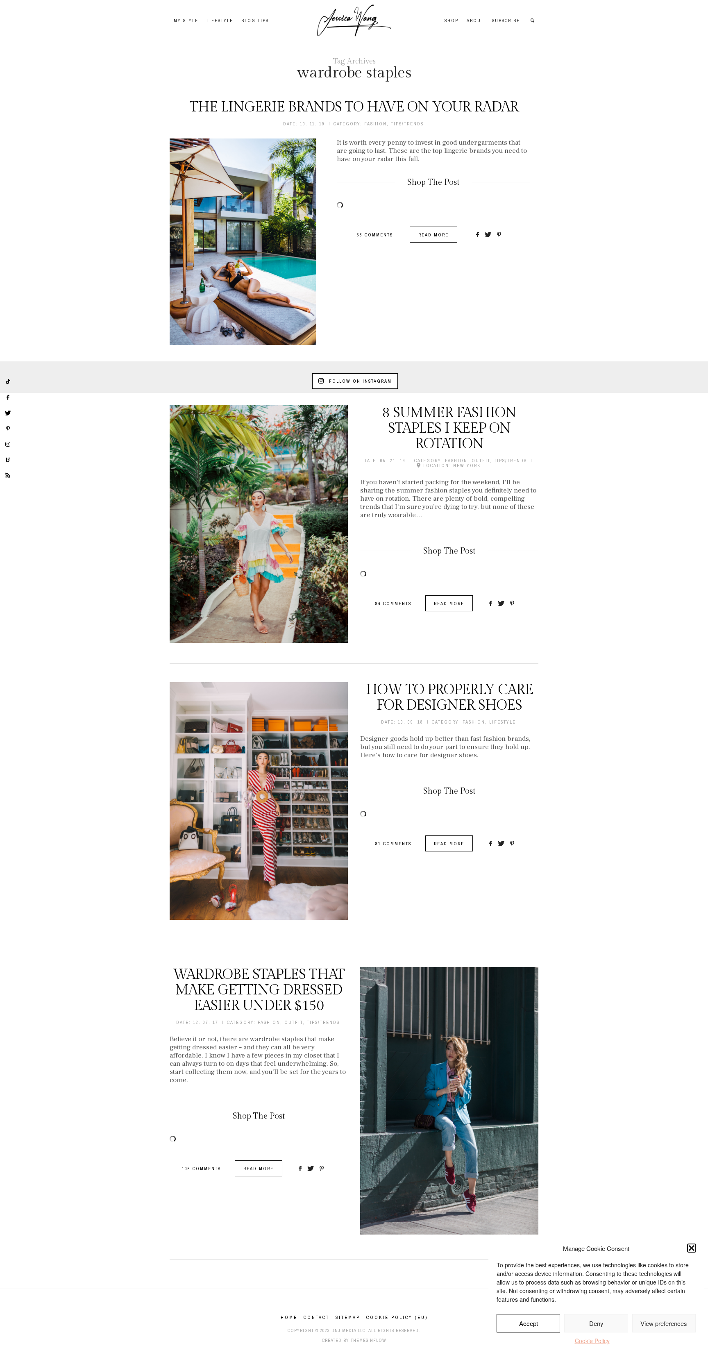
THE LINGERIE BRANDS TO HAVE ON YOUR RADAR (354, 107)
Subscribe (506, 20)
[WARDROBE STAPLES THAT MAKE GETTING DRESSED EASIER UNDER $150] (449, 1101)
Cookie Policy (592, 1341)
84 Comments (393, 603)
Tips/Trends (407, 124)
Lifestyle (219, 20)
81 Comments (393, 844)
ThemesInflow (368, 1340)
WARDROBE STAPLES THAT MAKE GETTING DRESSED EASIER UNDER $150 (259, 990)
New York (467, 465)
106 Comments (201, 1168)
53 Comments (375, 235)
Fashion (375, 124)
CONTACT (316, 1317)
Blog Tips (255, 20)
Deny (596, 1323)
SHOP (451, 20)
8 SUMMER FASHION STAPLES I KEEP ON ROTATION (449, 428)
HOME (289, 1317)
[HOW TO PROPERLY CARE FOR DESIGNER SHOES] (259, 801)
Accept (528, 1323)
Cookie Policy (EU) (397, 1317)
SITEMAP (348, 1317)
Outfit (481, 460)
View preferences (663, 1323)
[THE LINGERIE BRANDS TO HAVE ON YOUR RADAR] (243, 241)
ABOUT (475, 20)
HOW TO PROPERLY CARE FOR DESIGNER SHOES (449, 698)
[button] (692, 1248)
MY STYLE (186, 20)
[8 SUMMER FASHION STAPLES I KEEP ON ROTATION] (259, 524)
